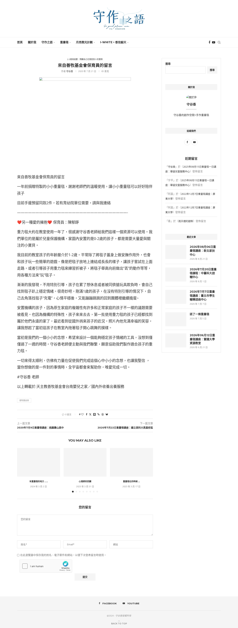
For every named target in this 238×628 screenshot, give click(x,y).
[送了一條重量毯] (175, 319)
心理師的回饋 (85, 481)
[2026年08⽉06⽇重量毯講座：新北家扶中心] (175, 252)
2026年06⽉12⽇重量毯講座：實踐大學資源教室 (202, 339)
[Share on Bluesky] (107, 414)
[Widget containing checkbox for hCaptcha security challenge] (46, 566)
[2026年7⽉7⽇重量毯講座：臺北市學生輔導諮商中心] (175, 297)
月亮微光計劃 (84, 42)
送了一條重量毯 (199, 314)
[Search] (219, 42)
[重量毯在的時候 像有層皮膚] (131, 462)
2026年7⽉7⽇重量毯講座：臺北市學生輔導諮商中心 (202, 295)
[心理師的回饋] (85, 462)
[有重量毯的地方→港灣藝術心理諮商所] (38, 462)
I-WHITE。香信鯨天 (113, 42)
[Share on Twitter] (90, 414)
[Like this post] (82, 414)
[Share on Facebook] (86, 414)
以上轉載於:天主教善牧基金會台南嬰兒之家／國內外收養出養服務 (70, 386)
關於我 (32, 42)
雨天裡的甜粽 (185, 221)
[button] (22, 470)
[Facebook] (209, 42)
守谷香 (69, 71)
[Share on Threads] (102, 414)
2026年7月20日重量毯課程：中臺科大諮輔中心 (203, 273)
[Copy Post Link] (98, 414)
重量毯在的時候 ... (131, 481)
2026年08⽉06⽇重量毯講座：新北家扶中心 (203, 250)
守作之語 (47, 42)
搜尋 (168, 63)
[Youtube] (213, 42)
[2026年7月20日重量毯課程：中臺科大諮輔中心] (175, 274)
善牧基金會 (24, 400)
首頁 (20, 42)
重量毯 (64, 42)
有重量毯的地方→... (38, 481)
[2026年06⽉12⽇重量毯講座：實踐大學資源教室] (175, 340)
